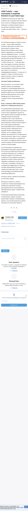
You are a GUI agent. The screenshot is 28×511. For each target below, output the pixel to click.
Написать (15, 270)
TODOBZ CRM (9, 217)
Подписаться (22, 217)
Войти (25, 2)
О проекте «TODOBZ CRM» (8, 223)
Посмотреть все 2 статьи (7, 226)
